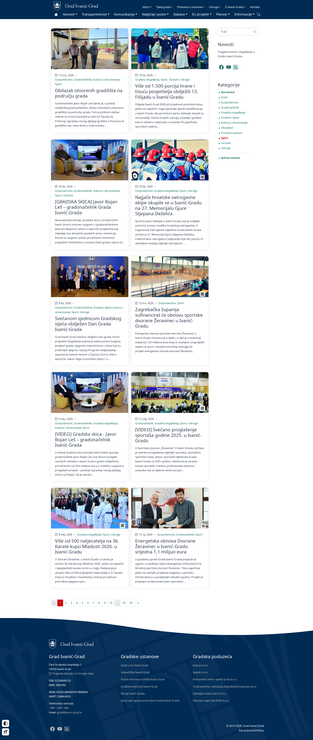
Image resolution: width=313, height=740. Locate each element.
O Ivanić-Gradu (234, 7)
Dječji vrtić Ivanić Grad (134, 665)
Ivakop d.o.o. (201, 665)
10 (110, 603)
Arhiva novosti (230, 158)
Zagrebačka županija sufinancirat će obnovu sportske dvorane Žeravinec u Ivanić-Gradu (169, 317)
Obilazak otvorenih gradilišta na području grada (88, 93)
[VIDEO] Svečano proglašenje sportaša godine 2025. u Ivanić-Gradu (168, 435)
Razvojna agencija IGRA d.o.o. (211, 700)
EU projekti (200, 14)
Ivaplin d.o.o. (201, 672)
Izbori (146, 7)
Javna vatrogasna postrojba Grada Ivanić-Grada (150, 700)
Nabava (179, 14)
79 (130, 603)
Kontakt (255, 7)
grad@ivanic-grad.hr (69, 712)
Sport (58, 84)
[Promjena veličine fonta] (5, 731)
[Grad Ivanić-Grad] (75, 5)
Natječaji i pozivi (154, 14)
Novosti (69, 14)
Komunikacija (124, 14)
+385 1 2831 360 (58, 708)
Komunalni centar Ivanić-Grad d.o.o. (215, 679)
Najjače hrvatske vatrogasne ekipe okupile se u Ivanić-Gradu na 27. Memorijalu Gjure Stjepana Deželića (168, 205)
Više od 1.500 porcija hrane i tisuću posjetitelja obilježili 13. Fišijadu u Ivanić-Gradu (166, 91)
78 (123, 603)
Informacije (243, 14)
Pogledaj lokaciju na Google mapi (73, 673)
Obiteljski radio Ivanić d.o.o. (210, 693)
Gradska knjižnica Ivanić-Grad (139, 686)
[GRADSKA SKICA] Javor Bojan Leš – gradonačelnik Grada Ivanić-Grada (86, 207)
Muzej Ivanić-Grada (133, 693)
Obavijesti (227, 127)
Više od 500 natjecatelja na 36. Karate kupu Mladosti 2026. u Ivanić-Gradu (87, 546)
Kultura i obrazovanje (106, 79)
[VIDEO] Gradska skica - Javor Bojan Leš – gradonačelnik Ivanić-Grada (86, 439)
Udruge (213, 7)
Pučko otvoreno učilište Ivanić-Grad (143, 679)
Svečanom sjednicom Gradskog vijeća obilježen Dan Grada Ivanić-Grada (88, 323)
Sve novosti (228, 92)
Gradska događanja (147, 79)
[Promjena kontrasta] (5, 723)
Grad (224, 97)
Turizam (174, 79)
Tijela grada (163, 7)
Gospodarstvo (64, 79)
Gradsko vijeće (102, 307)
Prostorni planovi (231, 133)
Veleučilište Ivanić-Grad (135, 672)
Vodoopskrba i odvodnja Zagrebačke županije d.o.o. (225, 686)
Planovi (221, 14)
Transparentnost (94, 14)
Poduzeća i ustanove (189, 7)
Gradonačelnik (83, 79)
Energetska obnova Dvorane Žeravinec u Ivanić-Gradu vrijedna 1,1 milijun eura (165, 546)
